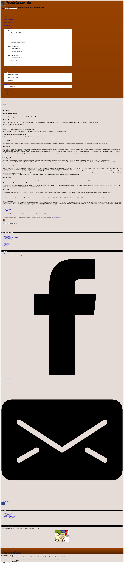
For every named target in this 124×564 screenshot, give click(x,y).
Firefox (6, 206)
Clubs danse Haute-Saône (16, 32)
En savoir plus (120, 558)
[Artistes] (7, 72)
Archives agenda (7, 25)
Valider (2, 8)
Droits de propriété (8, 239)
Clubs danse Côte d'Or (15, 48)
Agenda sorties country (8, 19)
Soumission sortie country (9, 22)
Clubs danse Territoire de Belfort (17, 42)
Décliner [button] (9, 562)
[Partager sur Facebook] (62, 377)
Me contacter (6, 96)
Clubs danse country (8, 28)
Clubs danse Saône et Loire (16, 51)
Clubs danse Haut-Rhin (16, 63)
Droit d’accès (6, 243)
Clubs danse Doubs (15, 35)
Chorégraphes (10, 80)
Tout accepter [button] (4, 558)
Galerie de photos (7, 515)
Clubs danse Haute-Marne (16, 57)
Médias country (7, 84)
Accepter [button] (3, 562)
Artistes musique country (13, 74)
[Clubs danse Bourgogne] (17, 46)
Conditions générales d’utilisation (11, 237)
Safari (6, 211)
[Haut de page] (4, 221)
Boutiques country (8, 68)
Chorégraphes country (8, 514)
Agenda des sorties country (9, 516)
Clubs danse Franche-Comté (13, 30)
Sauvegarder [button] (14, 561)
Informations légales (8, 235)
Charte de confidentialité (9, 242)
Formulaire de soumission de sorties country (13, 255)
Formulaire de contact (8, 253)
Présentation (6, 16)
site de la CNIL (57, 217)
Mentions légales (7, 236)
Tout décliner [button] (11, 558)
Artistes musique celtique (13, 77)
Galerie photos (7, 90)
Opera (6, 210)
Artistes (5, 72)
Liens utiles (6, 93)
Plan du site (6, 244)
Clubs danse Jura (14, 39)
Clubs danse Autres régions (13, 55)
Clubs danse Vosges (15, 60)
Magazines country (11, 86)
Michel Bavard (19, 552)
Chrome (6, 208)
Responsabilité (7, 240)
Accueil (5, 13)
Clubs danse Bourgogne (12, 46)
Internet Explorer (8, 209)
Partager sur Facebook (6, 378)
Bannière (6, 245)
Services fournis (7, 238)
